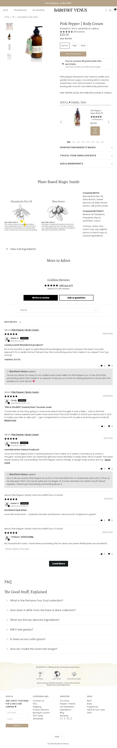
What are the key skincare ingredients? (35, 620)
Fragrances (92, 706)
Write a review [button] (40, 297)
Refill (83, 45)
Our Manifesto (67, 706)
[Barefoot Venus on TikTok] (71, 719)
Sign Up (17, 726)
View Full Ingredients (21, 249)
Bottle (64, 45)
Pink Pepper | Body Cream (25, 329)
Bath (89, 700)
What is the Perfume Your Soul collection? (36, 600)
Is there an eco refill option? (28, 639)
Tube (74, 45)
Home (6, 17)
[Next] (108, 122)
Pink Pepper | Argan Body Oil (96, 111)
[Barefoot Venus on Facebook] (64, 719)
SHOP (5, 10)
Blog (62, 712)
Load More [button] (58, 563)
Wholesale (38, 718)
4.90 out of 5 (66, 285)
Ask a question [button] (76, 297)
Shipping (37, 706)
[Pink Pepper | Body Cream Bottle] (36, 42)
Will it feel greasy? (21, 629)
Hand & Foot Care (96, 709)
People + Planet (67, 703)
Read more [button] (10, 420)
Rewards (64, 715)
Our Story (64, 700)
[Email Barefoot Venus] (61, 719)
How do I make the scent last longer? (33, 649)
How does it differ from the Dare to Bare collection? (43, 610)
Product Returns (41, 709)
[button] (66, 31)
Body (89, 703)
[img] (10, 334)
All (13, 17)
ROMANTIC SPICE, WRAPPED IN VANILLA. (79, 28)
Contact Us (38, 700)
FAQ (35, 703)
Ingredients (65, 709)
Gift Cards (38, 715)
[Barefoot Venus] (70, 10)
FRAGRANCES (20, 10)
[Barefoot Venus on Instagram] (67, 719)
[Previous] (61, 122)
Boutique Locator (41, 712)
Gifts (89, 712)
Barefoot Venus (62, 743)
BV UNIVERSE (39, 10)
